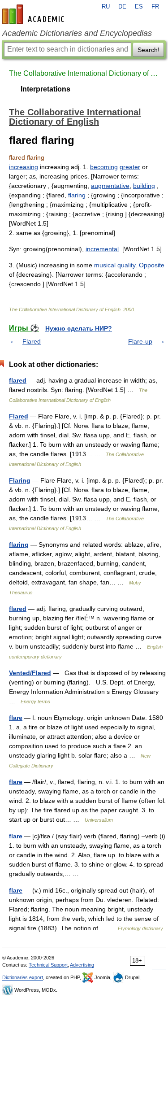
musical (105, 265)
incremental (102, 249)
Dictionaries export (22, 977)
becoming (104, 166)
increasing (23, 166)
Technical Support (48, 964)
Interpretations (45, 89)
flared (17, 380)
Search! (148, 49)
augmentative (110, 185)
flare (15, 717)
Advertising (82, 964)
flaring (77, 195)
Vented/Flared (30, 672)
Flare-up (140, 341)
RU (106, 7)
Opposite (151, 265)
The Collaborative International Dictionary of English (84, 73)
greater (130, 166)
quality (126, 265)
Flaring (19, 480)
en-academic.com (34, 14)
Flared (31, 341)
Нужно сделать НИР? (78, 328)
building (144, 185)
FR (155, 7)
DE (122, 7)
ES (139, 7)
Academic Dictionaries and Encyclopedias (77, 33)
